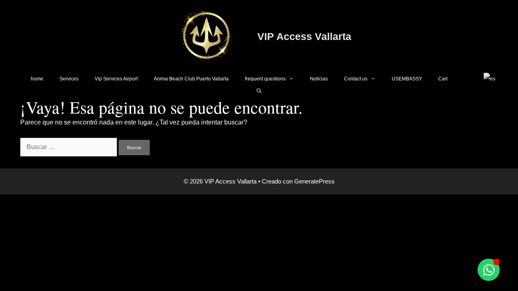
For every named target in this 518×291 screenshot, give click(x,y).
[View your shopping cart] (466, 79)
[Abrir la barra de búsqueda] (259, 91)
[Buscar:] (69, 146)
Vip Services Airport (116, 79)
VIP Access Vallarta (304, 36)
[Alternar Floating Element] (489, 270)
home (37, 79)
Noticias (319, 79)
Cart (443, 79)
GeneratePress (314, 181)
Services (69, 79)
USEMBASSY (407, 79)
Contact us (355, 79)
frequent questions (265, 79)
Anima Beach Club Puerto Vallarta (191, 79)
